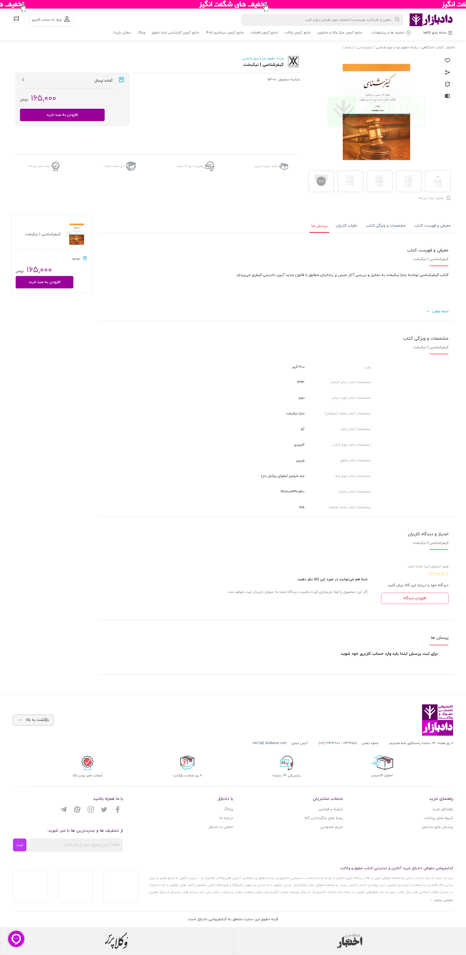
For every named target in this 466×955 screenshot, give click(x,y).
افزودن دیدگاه (414, 598)
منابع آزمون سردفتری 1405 (225, 32)
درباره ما (226, 818)
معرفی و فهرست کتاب (432, 225)
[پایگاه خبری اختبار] (349, 941)
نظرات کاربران (346, 225)
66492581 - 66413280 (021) (337, 743)
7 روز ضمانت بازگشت (114, 166)
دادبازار (450, 47)
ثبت (19, 845)
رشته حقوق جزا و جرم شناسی (396, 47)
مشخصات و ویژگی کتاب (386, 225)
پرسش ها (319, 225)
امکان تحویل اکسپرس (266, 166)
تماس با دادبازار (220, 827)
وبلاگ (141, 32)
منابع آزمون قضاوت (264, 32)
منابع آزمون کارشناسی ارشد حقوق (175, 32)
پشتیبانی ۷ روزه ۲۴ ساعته (190, 166)
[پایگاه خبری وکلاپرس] (116, 941)
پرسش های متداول (437, 827)
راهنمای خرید (442, 809)
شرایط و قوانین (330, 809)
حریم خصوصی (331, 827)
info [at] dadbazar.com (270, 743)
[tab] (432, 226)
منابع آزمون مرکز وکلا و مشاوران (339, 32)
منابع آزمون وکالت (298, 32)
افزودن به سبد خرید (62, 114)
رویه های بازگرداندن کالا (323, 818)
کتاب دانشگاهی (432, 47)
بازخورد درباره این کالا (431, 198)
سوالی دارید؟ (122, 32)
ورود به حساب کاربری (46, 20)
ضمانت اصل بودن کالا (39, 166)
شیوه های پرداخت (438, 818)
